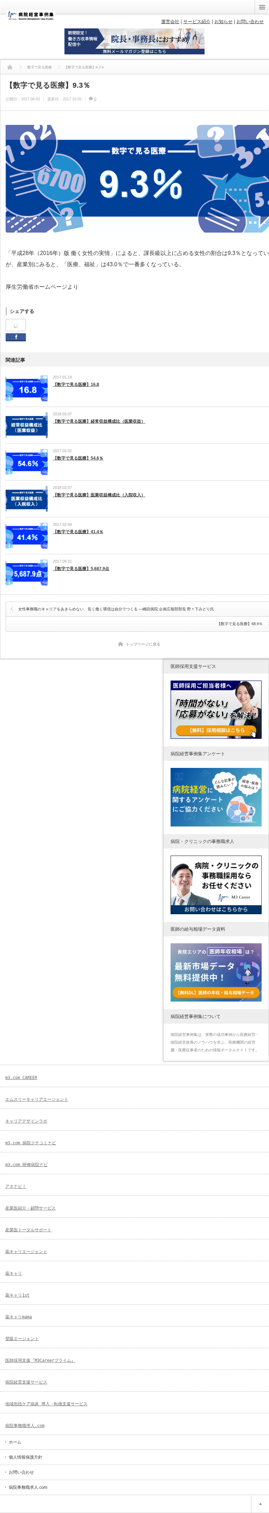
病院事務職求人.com (24, 1425)
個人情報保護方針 (25, 1457)
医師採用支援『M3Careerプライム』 (40, 1360)
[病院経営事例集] (30, 18)
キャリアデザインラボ (26, 1121)
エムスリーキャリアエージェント (36, 1099)
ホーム (15, 1442)
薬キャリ (13, 1273)
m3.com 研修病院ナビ (26, 1164)
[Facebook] (16, 325)
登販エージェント (22, 1338)
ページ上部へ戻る (260, 1504)
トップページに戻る (143, 644)
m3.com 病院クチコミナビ (30, 1142)
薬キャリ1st (17, 1295)
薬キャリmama (18, 1316)
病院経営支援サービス (26, 1382)
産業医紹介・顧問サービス (30, 1208)
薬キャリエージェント (26, 1251)
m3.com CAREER (21, 1077)
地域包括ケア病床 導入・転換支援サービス (46, 1403)
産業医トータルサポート (28, 1229)
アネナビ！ (15, 1186)
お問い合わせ (21, 1472)
